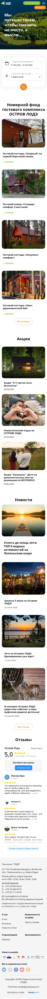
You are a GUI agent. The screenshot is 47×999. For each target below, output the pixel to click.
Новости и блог (9, 927)
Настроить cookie (15, 992)
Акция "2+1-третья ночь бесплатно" (18, 384)
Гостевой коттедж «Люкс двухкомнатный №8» (17, 307)
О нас (4, 919)
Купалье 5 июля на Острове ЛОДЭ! (20, 602)
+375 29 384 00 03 (32, 3)
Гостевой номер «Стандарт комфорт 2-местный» (19, 205)
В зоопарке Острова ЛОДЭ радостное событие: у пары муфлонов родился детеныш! (21, 709)
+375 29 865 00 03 (13, 886)
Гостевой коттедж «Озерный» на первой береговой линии (22, 155)
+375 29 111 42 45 (13, 892)
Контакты (6, 923)
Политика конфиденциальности (23, 986)
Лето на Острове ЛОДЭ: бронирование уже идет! (19, 655)
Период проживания (22, 61)
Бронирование (33, 934)
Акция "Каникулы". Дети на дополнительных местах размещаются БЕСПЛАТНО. (20, 477)
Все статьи (23, 727)
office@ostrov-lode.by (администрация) (24, 899)
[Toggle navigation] (43, 3)
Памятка (6, 939)
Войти (41, 7)
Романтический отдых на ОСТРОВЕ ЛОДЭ (19, 432)
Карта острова (32, 922)
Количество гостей (21, 73)
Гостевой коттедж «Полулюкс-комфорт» (21, 256)
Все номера (23, 321)
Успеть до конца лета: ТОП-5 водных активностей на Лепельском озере (20, 548)
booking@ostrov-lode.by (16, 896)
